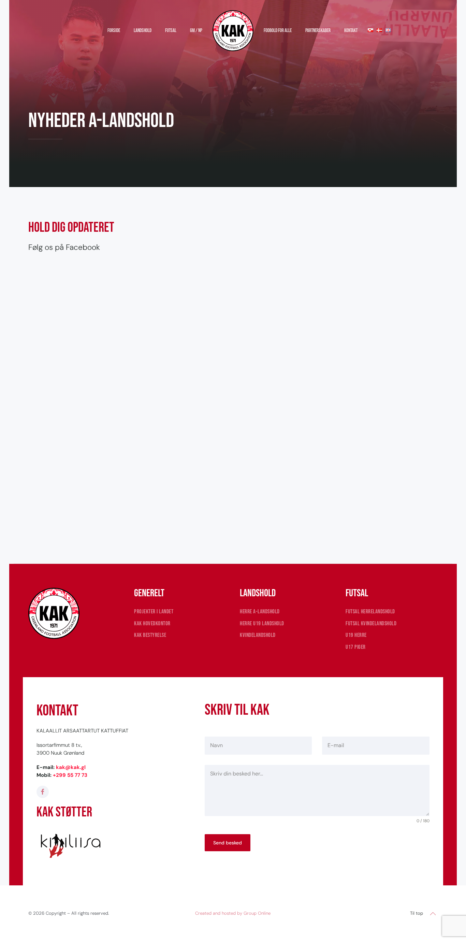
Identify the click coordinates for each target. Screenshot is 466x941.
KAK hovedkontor (152, 623)
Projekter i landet (153, 611)
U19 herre (356, 635)
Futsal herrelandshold (370, 611)
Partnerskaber (318, 30)
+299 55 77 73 (70, 775)
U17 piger (356, 647)
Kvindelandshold (258, 635)
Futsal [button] (170, 30)
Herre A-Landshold (260, 611)
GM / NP (196, 30)
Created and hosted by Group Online (233, 913)
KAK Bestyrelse (150, 635)
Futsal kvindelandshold (371, 623)
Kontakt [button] (351, 30)
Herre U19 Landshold (262, 623)
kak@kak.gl (71, 767)
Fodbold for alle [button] (278, 30)
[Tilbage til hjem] (233, 30)
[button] (433, 913)
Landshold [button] (142, 30)
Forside (113, 30)
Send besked (227, 843)
